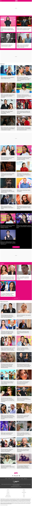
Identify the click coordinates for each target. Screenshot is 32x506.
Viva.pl (24, 493)
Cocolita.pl (8, 492)
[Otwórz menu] (0, 0)
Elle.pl (8, 489)
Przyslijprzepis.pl (24, 492)
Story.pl (24, 496)
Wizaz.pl (24, 495)
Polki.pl (24, 489)
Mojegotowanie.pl (8, 495)
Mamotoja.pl (8, 493)
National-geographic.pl (8, 496)
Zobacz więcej (16, 298)
